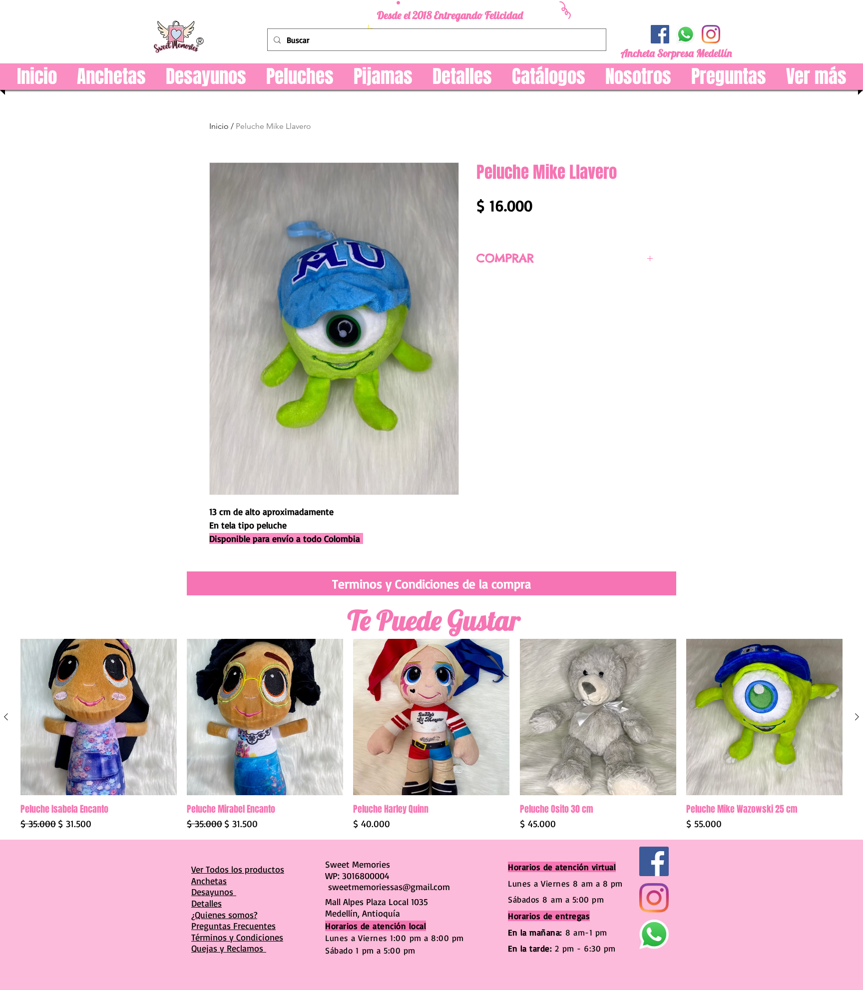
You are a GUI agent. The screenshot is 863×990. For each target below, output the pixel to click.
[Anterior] (6, 717)
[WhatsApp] (654, 934)
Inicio (219, 126)
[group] (431, 734)
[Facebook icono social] (660, 34)
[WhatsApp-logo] (685, 34)
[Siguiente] (857, 717)
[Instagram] (711, 34)
